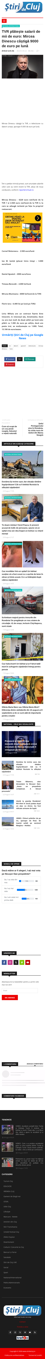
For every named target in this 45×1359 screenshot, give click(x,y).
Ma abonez (10, 997)
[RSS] (35, 1332)
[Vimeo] (25, 1332)
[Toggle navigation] (4, 21)
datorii (16, 346)
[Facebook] (10, 1332)
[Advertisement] (22, 99)
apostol (23, 346)
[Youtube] (30, 1332)
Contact (22, 1322)
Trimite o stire (22, 1327)
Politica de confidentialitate (14, 1355)
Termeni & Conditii (35, 1355)
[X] (20, 1332)
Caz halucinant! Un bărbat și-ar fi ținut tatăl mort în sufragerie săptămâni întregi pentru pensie (21, 667)
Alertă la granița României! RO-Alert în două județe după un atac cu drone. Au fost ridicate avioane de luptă (28, 804)
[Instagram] (15, 1332)
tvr (10, 346)
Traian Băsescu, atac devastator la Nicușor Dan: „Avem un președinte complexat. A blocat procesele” (21, 786)
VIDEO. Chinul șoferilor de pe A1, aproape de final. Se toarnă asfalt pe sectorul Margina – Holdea (28, 821)
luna (11, 349)
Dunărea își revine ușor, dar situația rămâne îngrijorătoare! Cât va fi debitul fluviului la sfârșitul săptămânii (21, 484)
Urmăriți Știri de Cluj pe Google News (22, 336)
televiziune (32, 346)
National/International (10, 26)
